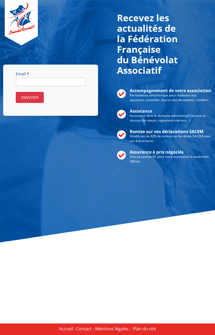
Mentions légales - (112, 329)
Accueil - (67, 329)
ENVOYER (29, 97)
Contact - (84, 329)
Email (22, 73)
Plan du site (143, 329)
